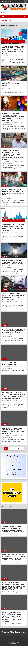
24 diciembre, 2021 (7, 301)
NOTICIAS (5, 38)
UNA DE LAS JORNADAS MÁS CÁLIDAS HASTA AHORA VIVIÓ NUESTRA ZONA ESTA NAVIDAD (12, 262)
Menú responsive (25, 1)
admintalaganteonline (18, 55)
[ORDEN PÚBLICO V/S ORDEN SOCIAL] (14, 73)
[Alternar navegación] (3, 16)
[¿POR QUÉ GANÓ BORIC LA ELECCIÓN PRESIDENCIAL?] (14, 353)
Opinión (5, 79)
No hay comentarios (7, 57)
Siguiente (20, 449)
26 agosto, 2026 (6, 534)
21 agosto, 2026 (6, 623)
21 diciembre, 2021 (7, 366)
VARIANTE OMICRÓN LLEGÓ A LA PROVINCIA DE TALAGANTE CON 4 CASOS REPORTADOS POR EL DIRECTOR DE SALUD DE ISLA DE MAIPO (13, 49)
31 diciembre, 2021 (7, 55)
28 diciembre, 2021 (7, 122)
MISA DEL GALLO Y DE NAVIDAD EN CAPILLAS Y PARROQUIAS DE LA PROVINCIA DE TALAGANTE (13, 331)
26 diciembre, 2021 (7, 266)
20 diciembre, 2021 (7, 400)
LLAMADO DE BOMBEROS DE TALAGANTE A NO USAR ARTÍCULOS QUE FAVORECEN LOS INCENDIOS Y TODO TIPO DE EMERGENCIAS (13, 117)
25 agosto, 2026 (6, 592)
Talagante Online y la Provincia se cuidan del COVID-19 (12, 41)
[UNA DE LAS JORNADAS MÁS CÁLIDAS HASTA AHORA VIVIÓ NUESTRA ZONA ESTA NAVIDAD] (14, 250)
